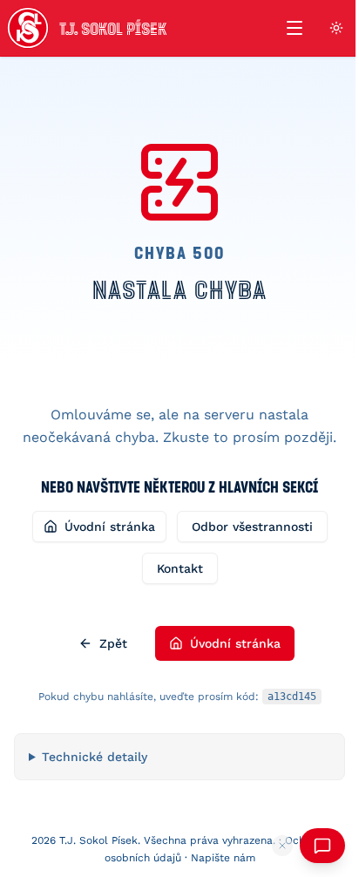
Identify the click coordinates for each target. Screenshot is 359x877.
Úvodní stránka (109, 527)
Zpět (113, 643)
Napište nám (216, 858)
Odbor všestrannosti (252, 527)
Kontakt (180, 568)
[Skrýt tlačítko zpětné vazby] (269, 845)
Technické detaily (94, 757)
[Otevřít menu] (294, 28)
